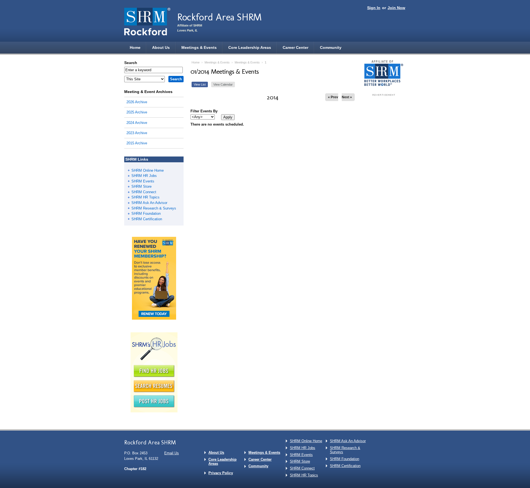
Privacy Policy (220, 473)
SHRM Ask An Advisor (149, 203)
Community (330, 47)
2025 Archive (136, 112)
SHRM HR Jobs (144, 176)
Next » (347, 97)
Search (130, 62)
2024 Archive (136, 123)
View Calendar (223, 84)
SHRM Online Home (147, 170)
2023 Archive (136, 133)
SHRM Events (142, 181)
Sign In (373, 8)
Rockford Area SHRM (219, 17)
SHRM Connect (143, 192)
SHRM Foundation (146, 213)
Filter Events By (204, 111)
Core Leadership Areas (249, 47)
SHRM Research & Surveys (153, 208)
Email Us (171, 453)
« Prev (333, 97)
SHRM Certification (146, 219)
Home (135, 47)
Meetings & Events (199, 47)
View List (200, 84)
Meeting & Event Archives (148, 91)
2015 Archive (136, 143)
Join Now (396, 8)
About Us (161, 47)
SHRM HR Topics (145, 197)
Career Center (295, 47)
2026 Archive (136, 102)
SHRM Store (141, 186)
